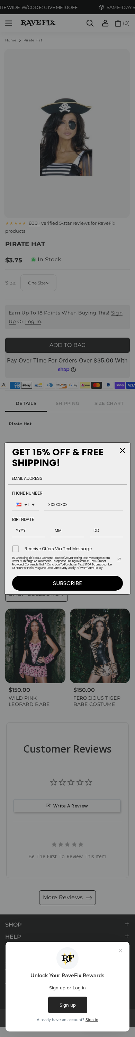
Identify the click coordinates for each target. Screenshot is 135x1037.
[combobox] (25, 505)
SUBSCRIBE (67, 583)
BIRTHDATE (23, 519)
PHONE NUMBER (27, 493)
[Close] (122, 450)
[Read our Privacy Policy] (119, 559)
